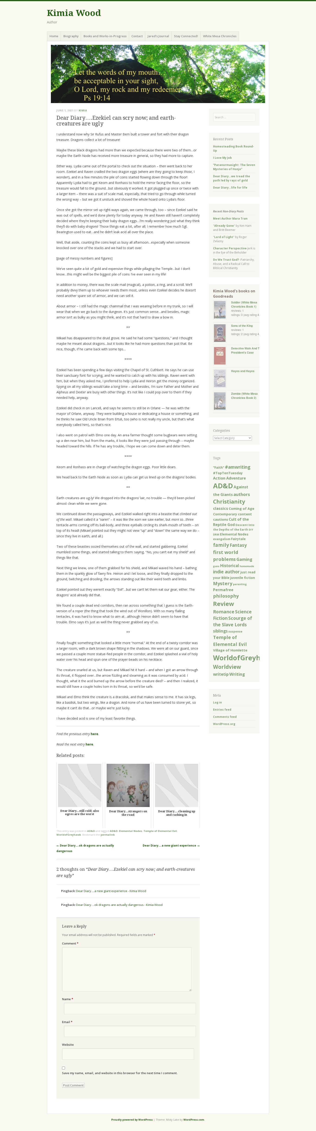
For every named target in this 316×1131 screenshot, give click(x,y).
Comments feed (225, 717)
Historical (229, 565)
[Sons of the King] (222, 334)
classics (220, 508)
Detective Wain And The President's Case (247, 350)
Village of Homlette (230, 650)
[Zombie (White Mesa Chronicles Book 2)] (222, 401)
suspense (235, 631)
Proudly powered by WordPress (132, 1119)
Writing (237, 674)
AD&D (91, 831)
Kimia (83, 110)
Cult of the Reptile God (231, 522)
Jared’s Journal (158, 36)
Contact (137, 36)
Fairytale (238, 539)
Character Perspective (230, 248)
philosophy (226, 596)
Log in (217, 702)
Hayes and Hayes (242, 371)
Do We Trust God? (226, 260)
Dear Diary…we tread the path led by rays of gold (231, 178)
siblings (220, 631)
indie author (226, 572)
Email (67, 1022)
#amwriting (237, 467)
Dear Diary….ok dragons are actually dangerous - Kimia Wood (119, 905)
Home (54, 36)
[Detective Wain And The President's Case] (222, 356)
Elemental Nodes (130, 831)
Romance (223, 611)
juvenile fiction (242, 577)
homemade (247, 566)
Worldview (227, 666)
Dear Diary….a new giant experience (171, 845)
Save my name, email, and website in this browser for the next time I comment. (119, 1073)
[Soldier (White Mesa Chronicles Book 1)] (222, 310)
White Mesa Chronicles (219, 36)
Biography (71, 36)
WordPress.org (224, 724)
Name (67, 999)
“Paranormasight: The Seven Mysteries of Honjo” (234, 167)
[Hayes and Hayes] (222, 379)
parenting (240, 584)
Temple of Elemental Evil (160, 831)
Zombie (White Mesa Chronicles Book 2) (244, 395)
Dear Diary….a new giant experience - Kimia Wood (111, 891)
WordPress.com (193, 1119)
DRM (216, 534)
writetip (221, 674)
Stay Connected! (186, 36)
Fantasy (238, 545)
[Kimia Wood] (158, 74)
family (221, 545)
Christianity (229, 501)
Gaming (244, 559)
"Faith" (218, 467)
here (94, 734)
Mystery (222, 583)
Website (68, 1044)
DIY (251, 529)
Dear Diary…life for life (230, 188)
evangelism (221, 539)
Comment (70, 943)
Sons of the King (242, 326)
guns (216, 566)
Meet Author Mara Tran (230, 218)
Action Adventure (229, 478)
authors (241, 494)
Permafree (223, 589)
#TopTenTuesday (228, 473)
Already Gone (224, 226)
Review (223, 604)
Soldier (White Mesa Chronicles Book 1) (244, 304)
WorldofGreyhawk (68, 834)
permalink (108, 834)
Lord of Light (223, 237)
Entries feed (222, 710)
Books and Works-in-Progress (105, 36)
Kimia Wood (74, 13)
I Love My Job (222, 158)
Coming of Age (241, 508)
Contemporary (225, 514)
